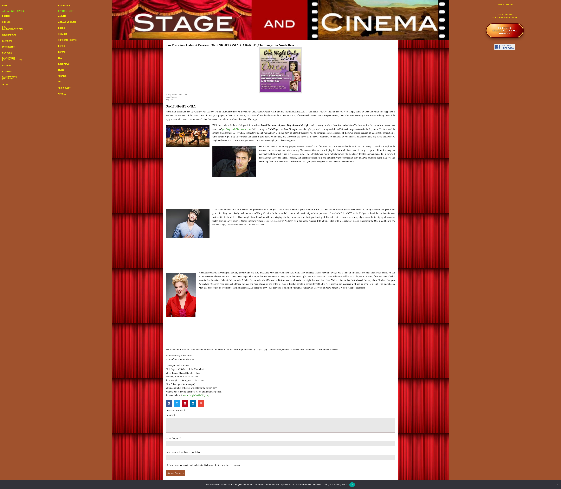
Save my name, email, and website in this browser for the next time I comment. (205, 464)
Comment (170, 414)
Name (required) (173, 438)
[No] (557, 484)
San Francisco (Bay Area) (171, 98)
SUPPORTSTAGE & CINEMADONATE (505, 30)
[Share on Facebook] (169, 403)
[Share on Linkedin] (193, 403)
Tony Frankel (172, 94)
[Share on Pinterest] (185, 403)
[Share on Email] (201, 403)
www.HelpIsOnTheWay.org (196, 395)
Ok (352, 484)
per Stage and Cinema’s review (236, 129)
